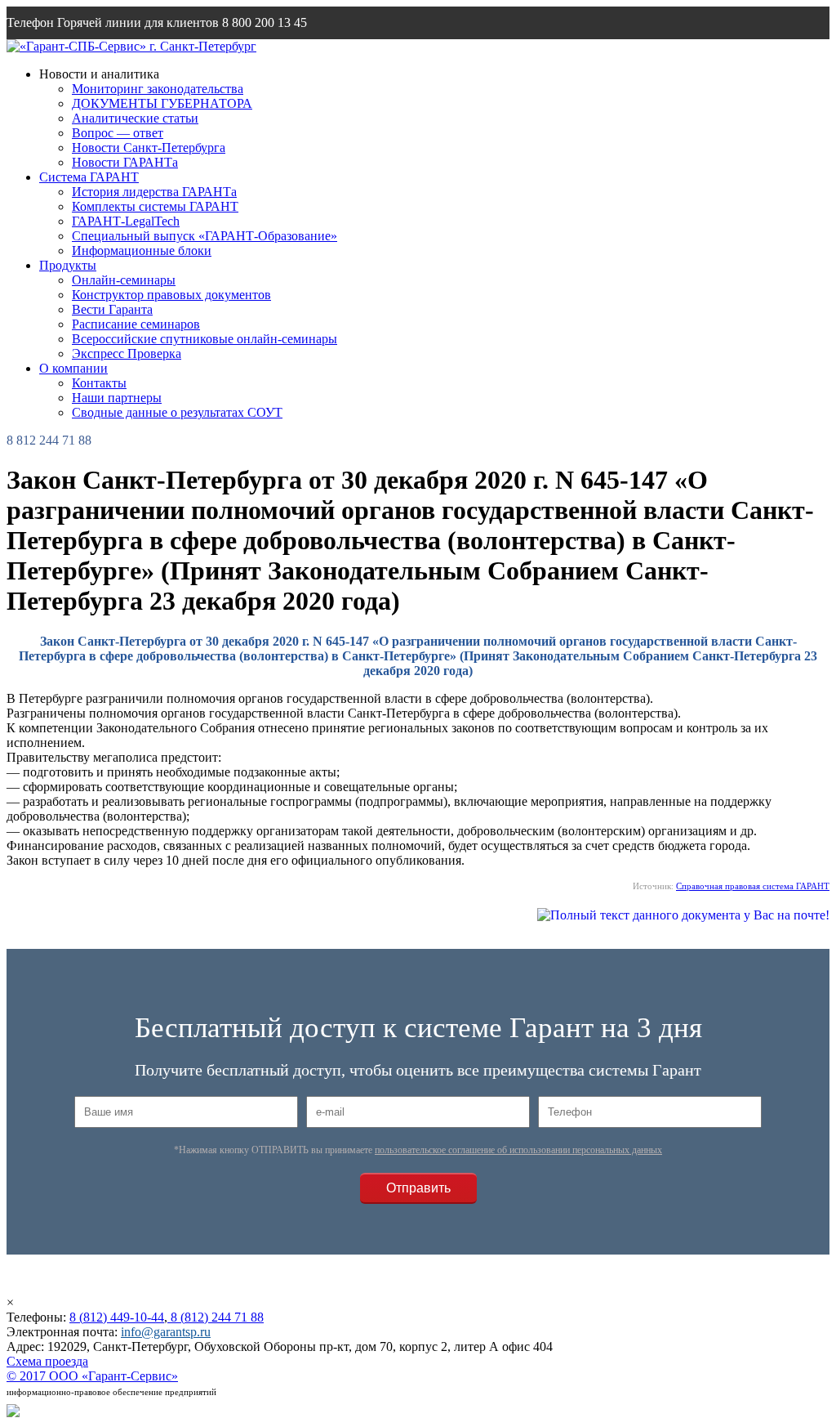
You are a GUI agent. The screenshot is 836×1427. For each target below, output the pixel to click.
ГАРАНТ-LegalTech (126, 221)
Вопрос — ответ (117, 133)
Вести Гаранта (112, 309)
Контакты (99, 383)
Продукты (67, 265)
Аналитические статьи (135, 118)
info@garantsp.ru (85, 55)
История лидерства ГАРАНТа (154, 192)
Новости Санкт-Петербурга (148, 147)
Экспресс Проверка (126, 353)
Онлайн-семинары (124, 280)
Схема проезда (47, 1361)
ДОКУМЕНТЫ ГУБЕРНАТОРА (162, 103)
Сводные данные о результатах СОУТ (177, 412)
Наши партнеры (117, 398)
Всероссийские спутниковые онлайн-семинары (204, 339)
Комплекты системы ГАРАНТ (155, 206)
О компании (73, 368)
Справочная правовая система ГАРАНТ (752, 886)
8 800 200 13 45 (264, 22)
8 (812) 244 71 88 (215, 1317)
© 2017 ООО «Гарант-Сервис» (92, 1376)
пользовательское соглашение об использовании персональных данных (518, 1150)
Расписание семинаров (136, 324)
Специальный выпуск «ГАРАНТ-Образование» (204, 236)
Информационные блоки (141, 250)
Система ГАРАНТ (89, 177)
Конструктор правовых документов (171, 295)
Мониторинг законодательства (157, 89)
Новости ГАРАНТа (125, 162)
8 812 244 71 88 (49, 440)
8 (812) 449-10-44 (116, 1317)
